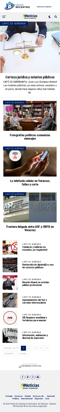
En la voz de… (39, 396)
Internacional (26, 399)
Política (15, 399)
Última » (23, 353)
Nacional (51, 396)
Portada (9, 396)
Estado (28, 396)
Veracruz (18, 396)
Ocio (47, 399)
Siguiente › (9, 353)
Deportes (39, 399)
